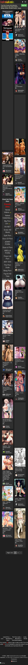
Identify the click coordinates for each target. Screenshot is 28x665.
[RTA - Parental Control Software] (7, 16)
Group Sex (20, 91)
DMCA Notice (23, 657)
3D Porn (7, 395)
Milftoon (20, 209)
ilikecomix (8, 507)
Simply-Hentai (21, 474)
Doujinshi (20, 60)
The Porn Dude (7, 266)
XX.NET (7, 226)
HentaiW (20, 182)
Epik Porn (7, 235)
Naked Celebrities (7, 216)
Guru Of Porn (7, 238)
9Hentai (19, 366)
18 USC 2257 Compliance (12, 657)
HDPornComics (21, 269)
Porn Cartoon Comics (10, 508)
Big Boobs (20, 476)
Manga (7, 341)
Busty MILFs (21, 399)
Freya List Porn (7, 257)
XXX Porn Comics (22, 298)
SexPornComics (21, 34)
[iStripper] (7, 33)
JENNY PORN (7, 242)
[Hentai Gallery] (20, 146)
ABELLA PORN (7, 251)
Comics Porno (9, 315)
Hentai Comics (21, 36)
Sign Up (24, 5)
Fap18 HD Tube (7, 274)
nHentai (7, 483)
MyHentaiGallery (21, 90)
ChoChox (20, 297)
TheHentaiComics (22, 398)
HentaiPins (20, 545)
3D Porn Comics (9, 171)
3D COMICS (8, 370)
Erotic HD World (7, 230)
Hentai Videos (9, 195)
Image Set (20, 546)
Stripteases (14, 659)
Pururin (19, 59)
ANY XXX (7, 261)
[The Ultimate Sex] (7, 22)
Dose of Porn (7, 247)
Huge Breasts (8, 452)
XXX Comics (8, 170)
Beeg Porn (7, 270)
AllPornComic (9, 369)
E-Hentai (7, 340)
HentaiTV (8, 193)
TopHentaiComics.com (15, 656)
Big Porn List (7, 222)
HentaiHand (20, 232)
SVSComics (8, 394)
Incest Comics (21, 210)
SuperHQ (8, 451)
